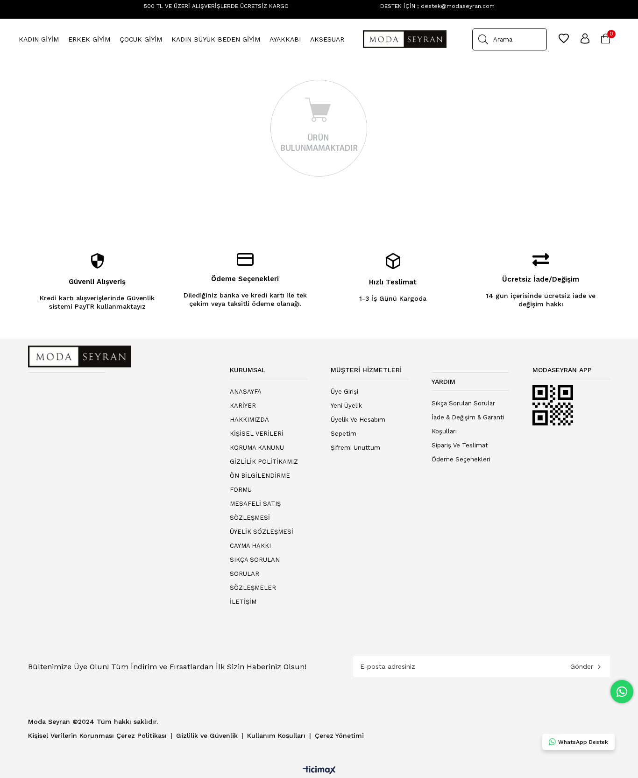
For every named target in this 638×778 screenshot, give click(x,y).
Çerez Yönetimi (339, 735)
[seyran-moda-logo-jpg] (79, 357)
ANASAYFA (246, 391)
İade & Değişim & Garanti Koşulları (468, 424)
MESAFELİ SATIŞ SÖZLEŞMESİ (255, 510)
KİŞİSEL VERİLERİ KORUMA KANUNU (257, 440)
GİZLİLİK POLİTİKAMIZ (264, 461)
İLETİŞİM (243, 601)
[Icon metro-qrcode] (553, 405)
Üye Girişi (344, 391)
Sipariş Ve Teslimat (460, 445)
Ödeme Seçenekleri (461, 459)
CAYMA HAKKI (250, 545)
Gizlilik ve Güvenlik (208, 735)
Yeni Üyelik (346, 405)
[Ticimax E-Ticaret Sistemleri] (319, 771)
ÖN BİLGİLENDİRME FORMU (260, 482)
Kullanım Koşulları (277, 735)
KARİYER (243, 405)
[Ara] (483, 39)
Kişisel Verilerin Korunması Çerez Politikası (98, 735)
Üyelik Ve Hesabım (358, 419)
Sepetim (343, 433)
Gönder (581, 666)
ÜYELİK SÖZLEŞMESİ (261, 531)
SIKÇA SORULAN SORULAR (255, 566)
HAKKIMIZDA (249, 419)
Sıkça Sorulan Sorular (463, 403)
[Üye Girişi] (585, 39)
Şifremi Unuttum (355, 447)
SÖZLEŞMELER (253, 587)
